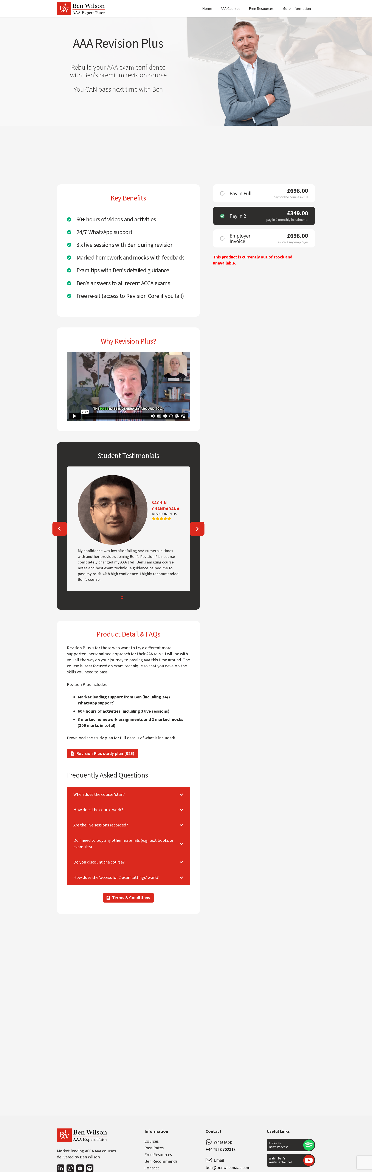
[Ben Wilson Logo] (81, 8)
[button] (243, 8)
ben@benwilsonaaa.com (228, 1168)
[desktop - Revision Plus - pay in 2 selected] (264, 216)
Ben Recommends (160, 1161)
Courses (151, 1141)
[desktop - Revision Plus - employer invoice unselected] (264, 238)
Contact (151, 1168)
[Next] (197, 529)
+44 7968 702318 (221, 1150)
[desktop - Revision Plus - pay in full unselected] (264, 193)
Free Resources (158, 1155)
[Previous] (59, 529)
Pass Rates (154, 1148)
